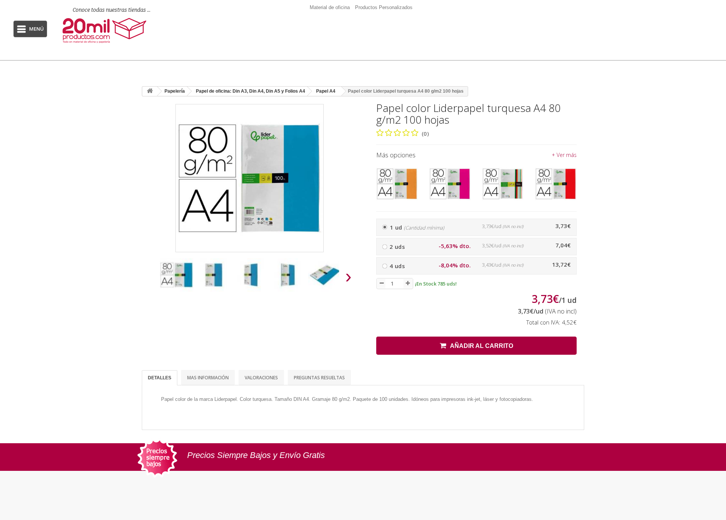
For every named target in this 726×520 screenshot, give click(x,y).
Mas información (208, 377)
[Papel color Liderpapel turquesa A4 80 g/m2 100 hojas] (177, 275)
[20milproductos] (106, 30)
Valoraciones (261, 377)
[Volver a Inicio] (150, 91)
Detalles (159, 377)
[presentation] (151, 278)
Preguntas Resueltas (319, 377)
